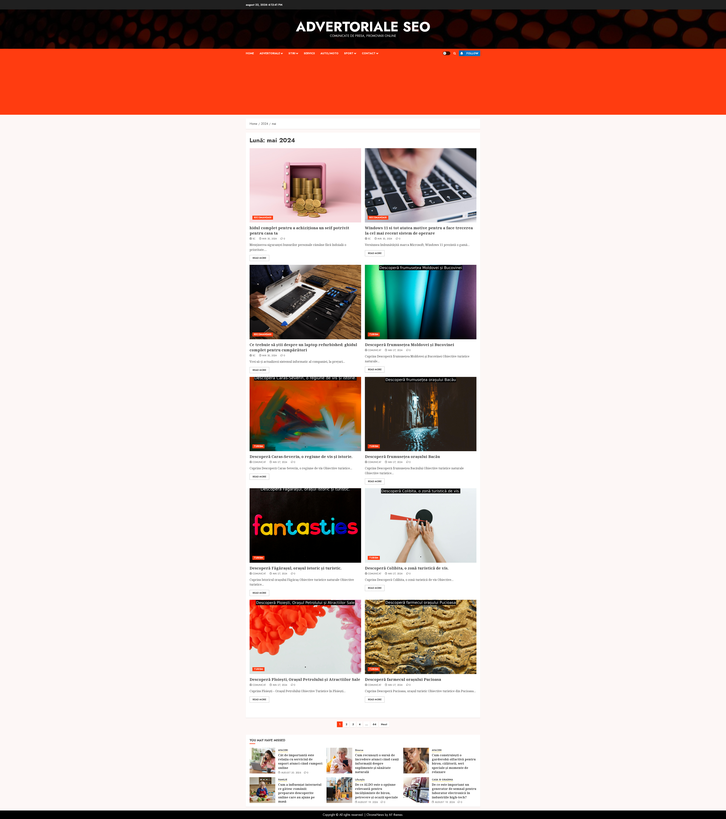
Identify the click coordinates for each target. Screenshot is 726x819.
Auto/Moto (329, 53)
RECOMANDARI (262, 217)
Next (384, 724)
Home (250, 53)
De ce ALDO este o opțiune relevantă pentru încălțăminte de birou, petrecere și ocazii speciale (377, 791)
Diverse (359, 750)
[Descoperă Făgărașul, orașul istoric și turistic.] (305, 525)
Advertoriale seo (363, 26)
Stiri (292, 53)
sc (254, 238)
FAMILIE (282, 779)
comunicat (374, 350)
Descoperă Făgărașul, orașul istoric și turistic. (295, 568)
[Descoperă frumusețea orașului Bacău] (420, 414)
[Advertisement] (363, 86)
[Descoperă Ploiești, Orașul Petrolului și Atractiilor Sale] (305, 637)
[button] (454, 53)
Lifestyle (360, 779)
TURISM (373, 334)
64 (374, 724)
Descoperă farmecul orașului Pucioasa (403, 679)
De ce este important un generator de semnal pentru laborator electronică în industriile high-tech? (454, 791)
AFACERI (283, 750)
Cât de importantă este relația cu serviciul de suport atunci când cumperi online (300, 761)
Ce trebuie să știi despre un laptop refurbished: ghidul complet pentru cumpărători (303, 347)
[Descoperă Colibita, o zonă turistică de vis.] (420, 525)
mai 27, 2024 (395, 350)
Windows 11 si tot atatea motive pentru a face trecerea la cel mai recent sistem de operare (419, 230)
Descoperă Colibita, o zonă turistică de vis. (406, 568)
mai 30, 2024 (269, 238)
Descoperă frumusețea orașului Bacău (402, 456)
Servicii (309, 53)
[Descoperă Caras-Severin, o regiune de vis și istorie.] (305, 414)
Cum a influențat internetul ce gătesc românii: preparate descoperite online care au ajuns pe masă (299, 793)
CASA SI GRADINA (442, 779)
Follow (472, 53)
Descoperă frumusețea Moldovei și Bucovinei (409, 344)
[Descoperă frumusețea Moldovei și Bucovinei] (420, 302)
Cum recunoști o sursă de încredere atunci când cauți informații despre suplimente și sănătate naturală (377, 763)
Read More (259, 258)
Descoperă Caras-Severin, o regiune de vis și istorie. (301, 456)
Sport (348, 53)
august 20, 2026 (291, 772)
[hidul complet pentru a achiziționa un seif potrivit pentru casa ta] (305, 185)
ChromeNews (375, 815)
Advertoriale (270, 53)
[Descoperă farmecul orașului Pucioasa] (420, 637)
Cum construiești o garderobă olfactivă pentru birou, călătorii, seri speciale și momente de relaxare (454, 763)
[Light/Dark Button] (446, 53)
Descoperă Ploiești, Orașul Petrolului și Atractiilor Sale (305, 679)
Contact (368, 53)
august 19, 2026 (368, 802)
